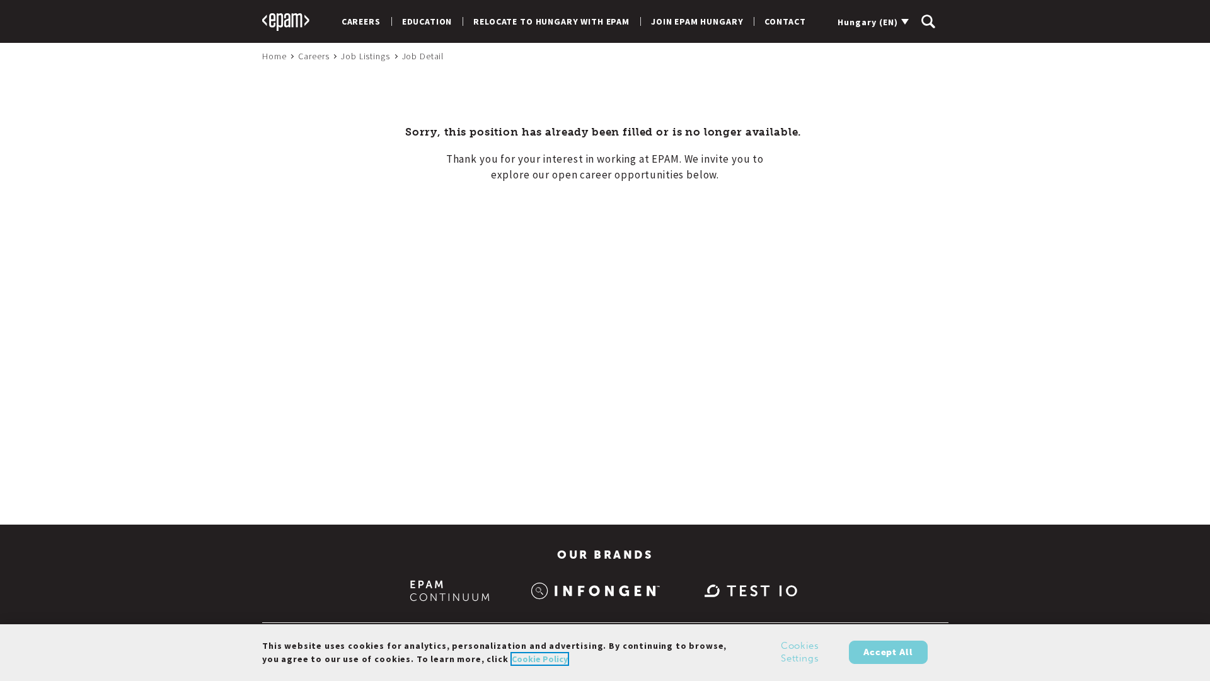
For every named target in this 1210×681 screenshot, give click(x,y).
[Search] (928, 21)
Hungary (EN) (868, 22)
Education (427, 21)
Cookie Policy (540, 659)
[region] (605, 652)
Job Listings (365, 56)
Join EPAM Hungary (697, 21)
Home (274, 56)
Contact (784, 21)
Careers (361, 21)
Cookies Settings (800, 653)
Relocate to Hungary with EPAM (551, 21)
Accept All (888, 652)
